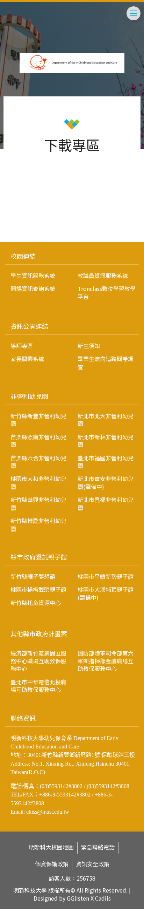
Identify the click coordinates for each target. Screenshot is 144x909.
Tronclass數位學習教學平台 (107, 292)
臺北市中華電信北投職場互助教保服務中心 (38, 686)
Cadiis (103, 898)
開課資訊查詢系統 (32, 288)
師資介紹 (18, 210)
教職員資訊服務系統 (103, 275)
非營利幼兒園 (29, 396)
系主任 (22, 227)
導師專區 (21, 345)
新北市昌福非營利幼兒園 (106, 503)
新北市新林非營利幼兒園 (106, 441)
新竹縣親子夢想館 (32, 576)
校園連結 (23, 255)
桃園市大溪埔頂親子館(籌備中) (106, 593)
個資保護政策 (52, 864)
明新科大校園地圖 (51, 847)
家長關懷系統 (27, 358)
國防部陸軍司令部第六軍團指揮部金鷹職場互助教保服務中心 (106, 661)
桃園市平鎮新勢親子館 (106, 576)
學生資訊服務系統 (32, 275)
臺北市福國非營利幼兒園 (106, 462)
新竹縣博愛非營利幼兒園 (38, 524)
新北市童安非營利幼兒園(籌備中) (106, 482)
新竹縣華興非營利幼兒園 (38, 503)
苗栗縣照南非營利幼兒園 (38, 441)
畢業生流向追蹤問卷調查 (106, 362)
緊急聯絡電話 (98, 847)
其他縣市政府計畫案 (38, 633)
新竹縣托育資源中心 (35, 602)
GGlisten (78, 898)
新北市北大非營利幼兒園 (106, 420)
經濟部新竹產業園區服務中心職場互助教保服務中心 (38, 661)
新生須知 (89, 345)
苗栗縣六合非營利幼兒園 (38, 462)
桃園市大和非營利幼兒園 (38, 482)
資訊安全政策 (92, 864)
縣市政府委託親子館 (38, 556)
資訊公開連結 (29, 326)
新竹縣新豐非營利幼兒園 (38, 420)
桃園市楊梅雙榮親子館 (38, 589)
